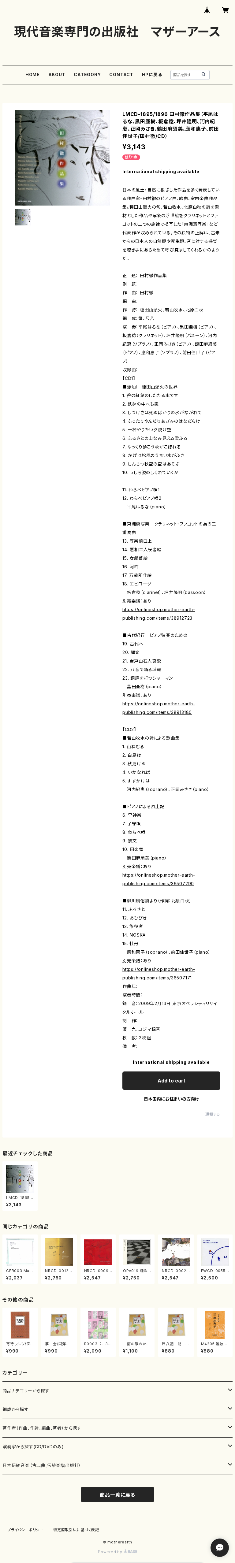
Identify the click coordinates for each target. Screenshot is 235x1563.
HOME (32, 74)
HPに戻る (152, 74)
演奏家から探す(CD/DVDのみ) (33, 1446)
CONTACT (121, 74)
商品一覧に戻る (117, 1495)
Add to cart (171, 1081)
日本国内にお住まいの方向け (171, 1098)
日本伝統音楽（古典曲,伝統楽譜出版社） (41, 1465)
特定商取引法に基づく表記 (76, 1530)
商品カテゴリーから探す (26, 1390)
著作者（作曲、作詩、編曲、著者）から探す (41, 1428)
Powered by (111, 1552)
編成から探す (15, 1409)
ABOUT (56, 74)
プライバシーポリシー (25, 1530)
